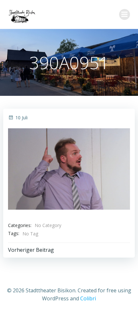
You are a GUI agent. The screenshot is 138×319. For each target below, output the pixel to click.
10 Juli (21, 117)
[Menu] (124, 14)
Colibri (88, 298)
